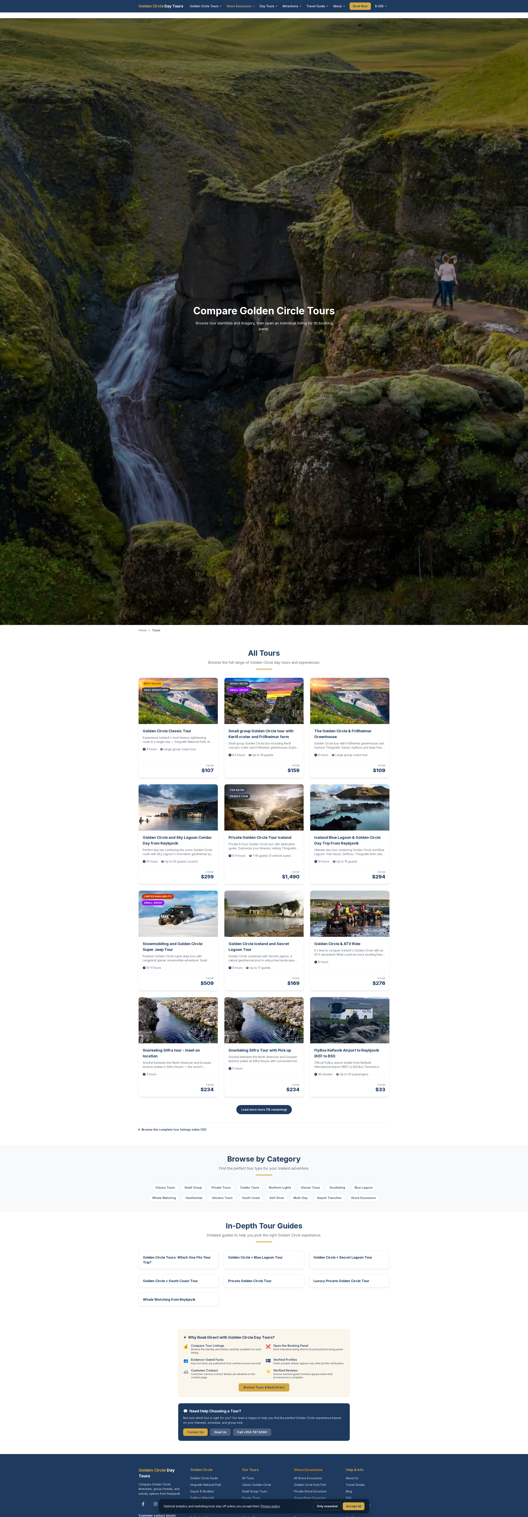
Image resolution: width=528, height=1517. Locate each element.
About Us (352, 1478)
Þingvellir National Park (205, 1484)
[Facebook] (143, 1504)
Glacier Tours (310, 1187)
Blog (349, 1491)
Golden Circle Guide (204, 1478)
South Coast (251, 1198)
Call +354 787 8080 (252, 1432)
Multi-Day (300, 1198)
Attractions (290, 6)
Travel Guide (315, 6)
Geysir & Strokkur (202, 1491)
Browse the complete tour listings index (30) (174, 1129)
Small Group (193, 1187)
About (337, 6)
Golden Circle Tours (204, 6)
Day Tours (267, 6)
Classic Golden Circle (256, 1484)
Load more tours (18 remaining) (264, 1109)
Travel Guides (355, 1484)
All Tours (248, 1478)
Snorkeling (337, 1187)
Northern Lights (280, 1187)
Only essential (327, 1506)
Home (143, 630)
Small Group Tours (254, 1491)
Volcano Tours (222, 1198)
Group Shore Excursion (310, 1498)
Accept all (353, 1506)
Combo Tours (249, 1187)
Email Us (220, 1432)
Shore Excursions (239, 6)
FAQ (348, 1498)
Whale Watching (164, 1198)
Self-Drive (276, 1198)
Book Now (360, 6)
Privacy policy (270, 1506)
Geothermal (193, 1198)
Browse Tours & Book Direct (264, 1387)
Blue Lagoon (364, 1187)
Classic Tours (165, 1187)
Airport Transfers (329, 1198)
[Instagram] (155, 1504)
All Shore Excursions (308, 1478)
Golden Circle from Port (310, 1484)
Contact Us (195, 1432)
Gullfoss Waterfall (202, 1498)
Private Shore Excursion (310, 1491)
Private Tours (221, 1187)
